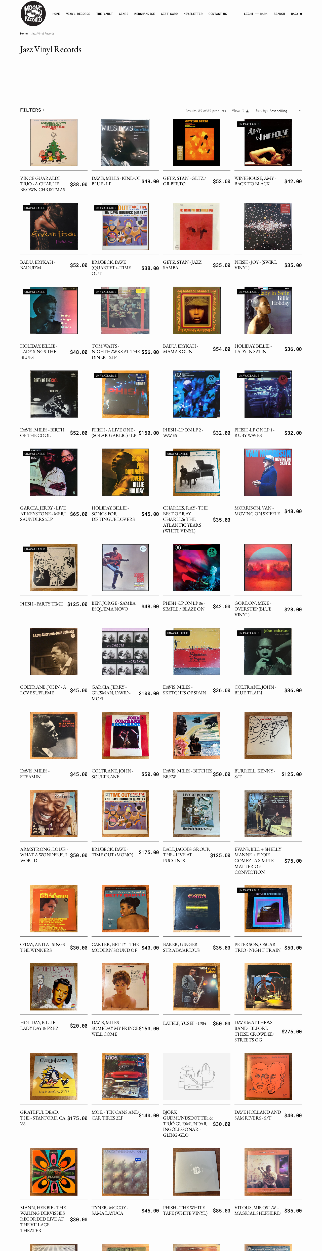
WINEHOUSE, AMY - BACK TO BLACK (255, 181)
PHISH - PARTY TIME (41, 604)
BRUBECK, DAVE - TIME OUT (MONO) (112, 852)
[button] (296, 14)
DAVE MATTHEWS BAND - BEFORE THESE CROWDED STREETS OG (253, 1031)
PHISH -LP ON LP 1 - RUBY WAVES (254, 433)
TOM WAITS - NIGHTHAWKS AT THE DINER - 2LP (116, 352)
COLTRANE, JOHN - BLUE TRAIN (255, 690)
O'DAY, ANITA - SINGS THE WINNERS (42, 947)
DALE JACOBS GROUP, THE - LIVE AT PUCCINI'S (186, 855)
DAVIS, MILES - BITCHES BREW (187, 774)
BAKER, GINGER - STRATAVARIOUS (181, 947)
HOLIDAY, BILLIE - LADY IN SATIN (253, 349)
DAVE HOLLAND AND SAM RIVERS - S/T (257, 1115)
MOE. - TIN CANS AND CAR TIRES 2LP (115, 1115)
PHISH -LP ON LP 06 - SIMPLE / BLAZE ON (184, 606)
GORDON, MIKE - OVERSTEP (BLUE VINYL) (252, 609)
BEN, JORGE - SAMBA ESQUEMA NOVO (113, 606)
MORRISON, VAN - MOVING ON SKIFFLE (257, 511)
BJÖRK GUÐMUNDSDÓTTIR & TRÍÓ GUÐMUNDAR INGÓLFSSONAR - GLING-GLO (188, 1123)
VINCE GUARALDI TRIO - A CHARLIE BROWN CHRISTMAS (42, 184)
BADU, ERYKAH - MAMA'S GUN (180, 349)
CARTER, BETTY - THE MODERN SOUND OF (115, 947)
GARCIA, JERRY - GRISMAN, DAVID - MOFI (111, 693)
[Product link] (54, 142)
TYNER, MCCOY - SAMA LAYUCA (110, 1210)
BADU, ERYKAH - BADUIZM (37, 265)
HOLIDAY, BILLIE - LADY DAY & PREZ (39, 1025)
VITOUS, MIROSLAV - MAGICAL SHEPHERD (257, 1210)
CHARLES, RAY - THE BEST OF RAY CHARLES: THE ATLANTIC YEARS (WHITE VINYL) (185, 519)
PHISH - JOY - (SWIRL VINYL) (255, 265)
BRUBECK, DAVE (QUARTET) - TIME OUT (111, 268)
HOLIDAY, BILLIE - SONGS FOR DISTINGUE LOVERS (113, 514)
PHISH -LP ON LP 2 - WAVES (183, 433)
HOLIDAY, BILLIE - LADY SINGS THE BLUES (38, 352)
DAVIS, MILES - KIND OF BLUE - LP (116, 181)
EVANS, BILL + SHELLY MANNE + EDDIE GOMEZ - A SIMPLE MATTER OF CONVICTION (257, 860)
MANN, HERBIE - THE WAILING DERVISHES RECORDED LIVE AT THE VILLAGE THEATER (43, 1219)
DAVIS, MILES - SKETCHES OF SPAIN (184, 690)
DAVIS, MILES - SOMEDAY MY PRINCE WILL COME (115, 1028)
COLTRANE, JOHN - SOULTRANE (112, 774)
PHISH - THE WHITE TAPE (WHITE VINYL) (185, 1210)
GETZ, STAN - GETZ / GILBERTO (184, 181)
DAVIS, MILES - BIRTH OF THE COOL (42, 433)
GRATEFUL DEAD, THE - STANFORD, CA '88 (42, 1118)
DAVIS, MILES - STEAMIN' (35, 774)
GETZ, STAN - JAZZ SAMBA (182, 265)
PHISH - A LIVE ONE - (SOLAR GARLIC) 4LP (114, 433)
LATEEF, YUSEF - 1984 (184, 1023)
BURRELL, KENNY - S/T (254, 774)
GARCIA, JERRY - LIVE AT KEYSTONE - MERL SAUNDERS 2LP (43, 514)
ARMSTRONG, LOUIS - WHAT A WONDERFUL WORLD (44, 855)
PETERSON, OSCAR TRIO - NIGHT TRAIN (257, 947)
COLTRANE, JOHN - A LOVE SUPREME (43, 690)
